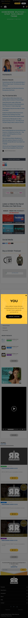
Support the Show (14, 316)
